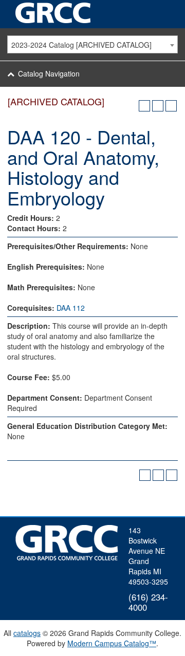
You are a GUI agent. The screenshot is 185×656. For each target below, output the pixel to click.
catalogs (27, 633)
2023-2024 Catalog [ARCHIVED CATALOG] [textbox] (81, 45)
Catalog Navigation (49, 73)
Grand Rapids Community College (53, 13)
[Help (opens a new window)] (171, 105)
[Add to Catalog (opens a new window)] (144, 105)
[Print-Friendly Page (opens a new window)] (157, 105)
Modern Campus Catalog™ (111, 643)
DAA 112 (71, 308)
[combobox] (92, 44)
